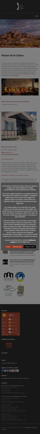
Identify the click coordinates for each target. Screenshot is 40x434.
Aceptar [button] (8, 246)
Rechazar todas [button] (17, 246)
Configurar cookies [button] (30, 246)
